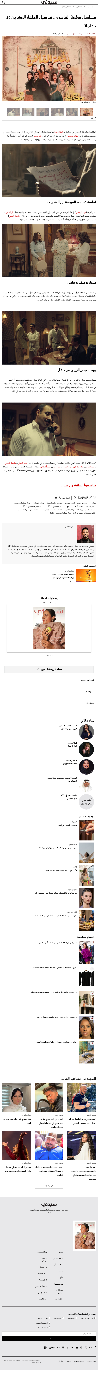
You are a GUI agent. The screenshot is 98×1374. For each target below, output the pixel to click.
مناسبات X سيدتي (43, 1259)
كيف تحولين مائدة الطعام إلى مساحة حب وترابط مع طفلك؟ (55, 915)
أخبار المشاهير (69, 503)
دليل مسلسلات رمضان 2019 (60, 513)
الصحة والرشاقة (43, 1318)
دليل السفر (59, 1299)
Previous (91, 69)
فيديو (61, 1252)
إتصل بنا (61, 1361)
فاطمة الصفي (14, 216)
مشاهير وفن (71, 1318)
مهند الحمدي (73, 136)
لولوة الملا (56, 467)
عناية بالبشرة (72, 889)
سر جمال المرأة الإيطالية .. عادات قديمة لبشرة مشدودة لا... (56, 893)
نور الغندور (67, 467)
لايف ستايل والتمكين (87, 1318)
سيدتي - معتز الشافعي (74, 34)
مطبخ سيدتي (58, 1258)
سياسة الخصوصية (79, 1361)
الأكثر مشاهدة (85, 937)
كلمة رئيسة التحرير (51, 669)
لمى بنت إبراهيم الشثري (69, 728)
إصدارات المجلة (49, 598)
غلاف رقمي (42, 1293)
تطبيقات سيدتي (41, 1286)
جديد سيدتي (86, 816)
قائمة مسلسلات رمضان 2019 (84, 513)
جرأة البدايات (90, 703)
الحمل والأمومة (43, 1327)
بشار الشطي (10, 212)
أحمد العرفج (72, 781)
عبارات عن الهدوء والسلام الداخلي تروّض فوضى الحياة (58, 847)
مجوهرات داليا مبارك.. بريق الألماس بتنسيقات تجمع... (56, 1017)
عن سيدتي (43, 1267)
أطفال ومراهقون (71, 912)
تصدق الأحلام (89, 691)
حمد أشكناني (45, 467)
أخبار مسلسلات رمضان (22, 503)
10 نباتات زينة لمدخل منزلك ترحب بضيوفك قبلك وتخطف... (52, 992)
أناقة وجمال (57, 1318)
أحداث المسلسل (38, 503)
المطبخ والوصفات (42, 1323)
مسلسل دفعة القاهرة (54, 503)
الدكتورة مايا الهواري (70, 763)
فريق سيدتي (42, 1280)
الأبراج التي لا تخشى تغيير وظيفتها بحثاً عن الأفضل (60, 870)
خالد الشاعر (90, 467)
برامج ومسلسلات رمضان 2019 (59, 506)
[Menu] (95, 2)
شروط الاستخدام (91, 1361)
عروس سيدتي (58, 1284)
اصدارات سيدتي (59, 1291)
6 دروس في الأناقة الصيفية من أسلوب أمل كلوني (58, 942)
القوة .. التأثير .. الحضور (87, 680)
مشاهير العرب (91, 34)
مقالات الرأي (87, 720)
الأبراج (75, 867)
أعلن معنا (69, 1361)
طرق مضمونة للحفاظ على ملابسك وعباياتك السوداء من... (54, 967)
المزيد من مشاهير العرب (78, 1079)
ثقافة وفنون (73, 844)
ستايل (61, 1271)
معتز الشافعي (70, 526)
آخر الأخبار (43, 1299)
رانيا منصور (37, 136)
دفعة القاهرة (59, 132)
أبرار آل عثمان (72, 746)
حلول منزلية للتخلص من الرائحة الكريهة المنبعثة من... (56, 1042)
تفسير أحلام (73, 822)
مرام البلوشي (81, 212)
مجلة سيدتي (42, 1252)
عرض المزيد (49, 1185)
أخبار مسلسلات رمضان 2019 (84, 506)
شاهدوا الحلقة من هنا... (78, 485)
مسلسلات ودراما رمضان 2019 (34, 506)
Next (7, 69)
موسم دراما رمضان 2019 (85, 510)
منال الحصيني (72, 798)
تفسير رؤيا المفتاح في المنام (67, 825)
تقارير (61, 1277)
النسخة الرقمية (49, 655)
